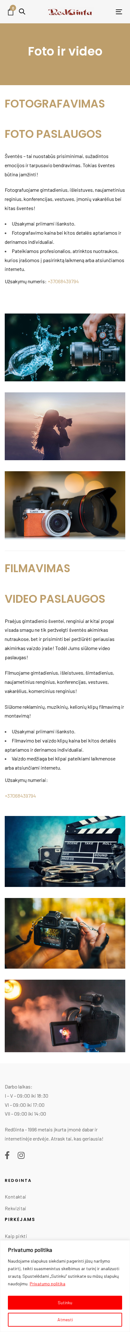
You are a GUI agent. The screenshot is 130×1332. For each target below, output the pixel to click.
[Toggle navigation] (109, 11)
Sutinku (65, 1302)
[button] (22, 11)
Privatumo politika (47, 1283)
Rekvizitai (16, 1208)
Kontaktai (15, 1197)
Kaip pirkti (16, 1236)
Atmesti (65, 1319)
